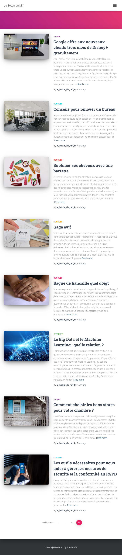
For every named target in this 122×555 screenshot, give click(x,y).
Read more (83, 84)
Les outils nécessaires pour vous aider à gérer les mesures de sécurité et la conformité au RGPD (85, 468)
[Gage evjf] (26, 233)
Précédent (48, 522)
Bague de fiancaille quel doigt (81, 283)
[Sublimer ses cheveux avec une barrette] (26, 172)
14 (72, 522)
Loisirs (57, 36)
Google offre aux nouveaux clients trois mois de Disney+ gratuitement (81, 47)
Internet (58, 334)
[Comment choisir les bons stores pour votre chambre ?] (26, 411)
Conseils (58, 104)
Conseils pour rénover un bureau (84, 109)
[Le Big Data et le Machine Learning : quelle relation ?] (26, 346)
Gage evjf (62, 227)
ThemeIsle (72, 547)
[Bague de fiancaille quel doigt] (26, 290)
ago (81, 89)
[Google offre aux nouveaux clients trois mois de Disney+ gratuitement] (26, 46)
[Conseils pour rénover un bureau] (26, 116)
